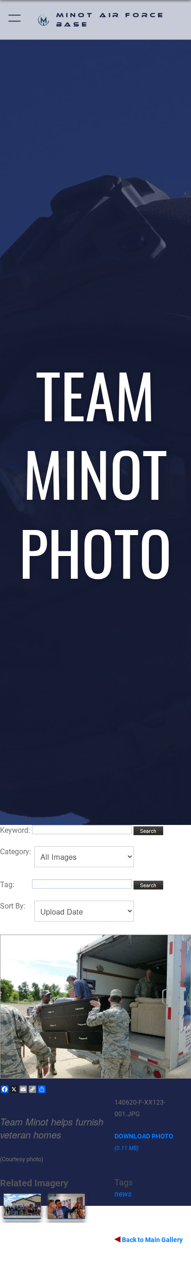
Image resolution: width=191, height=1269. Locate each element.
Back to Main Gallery (152, 1239)
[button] (15, 19)
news (123, 1194)
